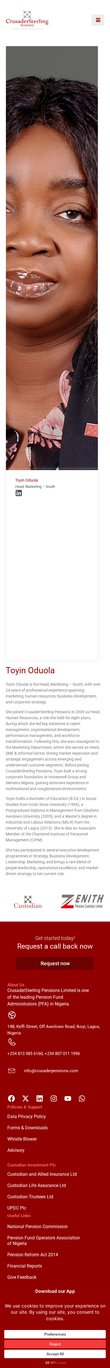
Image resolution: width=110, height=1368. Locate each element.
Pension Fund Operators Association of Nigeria (43, 1240)
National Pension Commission (37, 1226)
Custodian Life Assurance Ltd (36, 1185)
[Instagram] (54, 1099)
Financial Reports (24, 1266)
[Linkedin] (18, 493)
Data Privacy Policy (26, 1116)
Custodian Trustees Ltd (30, 1196)
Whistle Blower (22, 1139)
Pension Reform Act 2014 (32, 1254)
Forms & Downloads (27, 1127)
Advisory (16, 1150)
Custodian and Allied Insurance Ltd (42, 1174)
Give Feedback (21, 1277)
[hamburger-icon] (98, 20)
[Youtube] (68, 1099)
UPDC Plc (16, 1208)
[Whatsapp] (82, 1099)
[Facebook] (12, 1099)
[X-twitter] (26, 1099)
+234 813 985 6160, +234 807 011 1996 (43, 1053)
